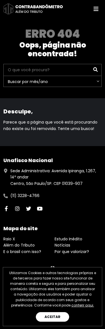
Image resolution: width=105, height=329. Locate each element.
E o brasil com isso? (22, 251)
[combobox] (52, 81)
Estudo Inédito (68, 239)
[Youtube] (39, 208)
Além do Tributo (19, 245)
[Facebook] (6, 208)
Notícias (62, 245)
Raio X (9, 239)
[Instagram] (17, 208)
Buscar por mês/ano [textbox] (28, 81)
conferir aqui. (82, 305)
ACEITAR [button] (52, 316)
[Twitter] (28, 208)
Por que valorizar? (72, 251)
